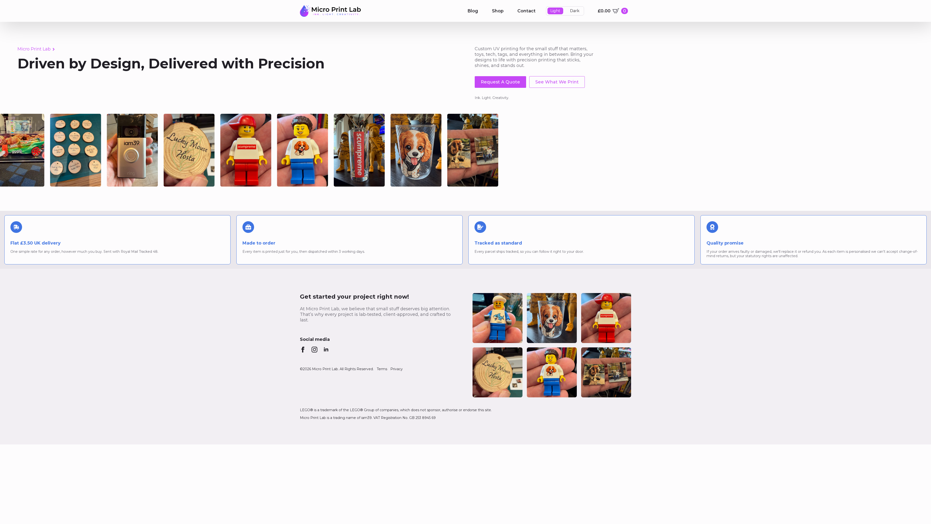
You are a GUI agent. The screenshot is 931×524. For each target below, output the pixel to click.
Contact (526, 11)
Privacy (396, 369)
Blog (472, 11)
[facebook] (303, 349)
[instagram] (314, 349)
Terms (382, 369)
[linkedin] (326, 349)
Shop (498, 11)
